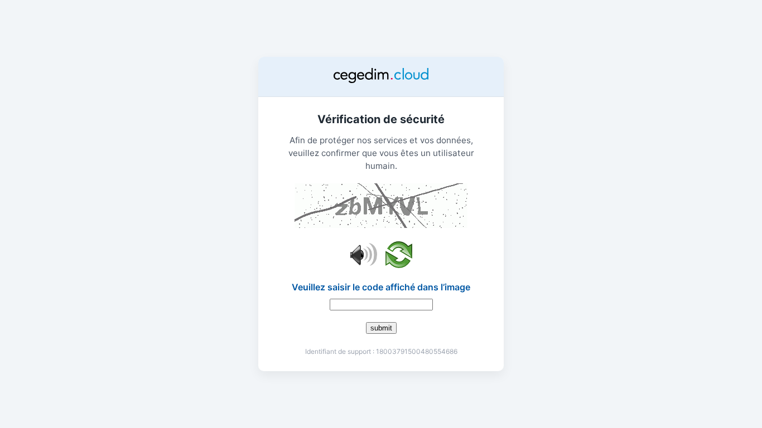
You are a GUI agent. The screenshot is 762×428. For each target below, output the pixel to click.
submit (381, 328)
